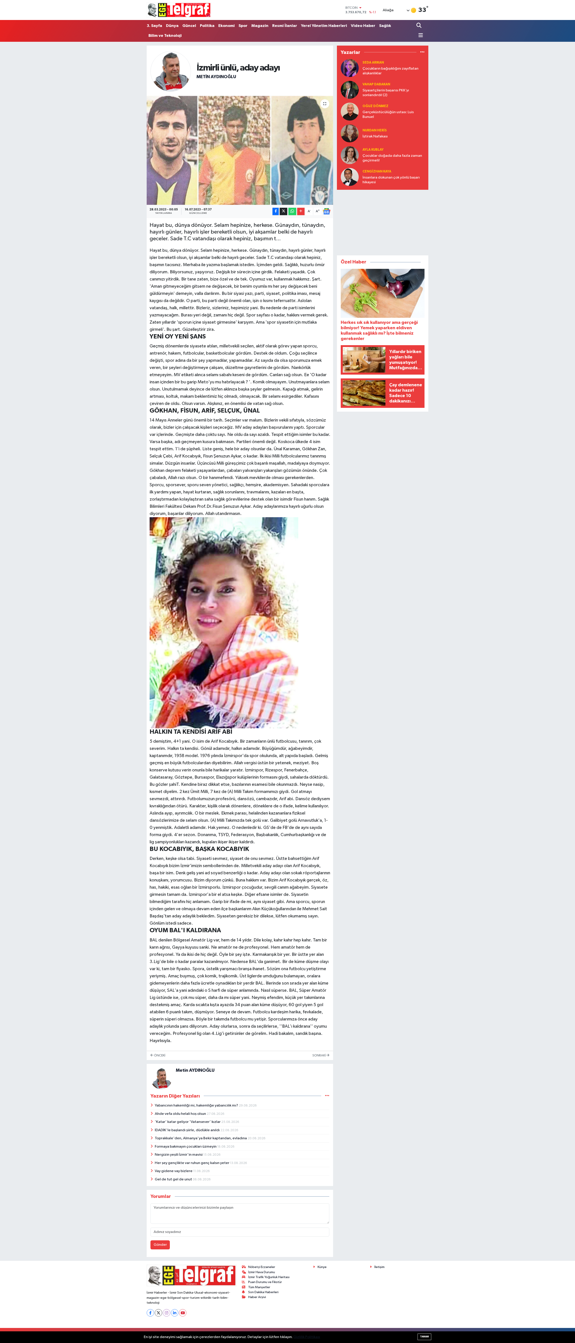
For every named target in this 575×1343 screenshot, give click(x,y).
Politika (207, 26)
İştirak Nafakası (375, 136)
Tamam (424, 1336)
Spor (243, 26)
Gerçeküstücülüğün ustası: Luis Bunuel (388, 114)
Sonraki (319, 1055)
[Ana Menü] (419, 36)
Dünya (172, 26)
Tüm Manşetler (259, 1287)
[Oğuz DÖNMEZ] (350, 111)
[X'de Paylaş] (283, 211)
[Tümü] (422, 52)
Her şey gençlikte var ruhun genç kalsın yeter (192, 1163)
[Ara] (419, 26)
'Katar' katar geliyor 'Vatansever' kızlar (188, 1122)
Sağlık (385, 26)
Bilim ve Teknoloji (165, 36)
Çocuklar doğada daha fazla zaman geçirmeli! (392, 158)
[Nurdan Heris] (350, 133)
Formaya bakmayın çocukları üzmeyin (186, 1147)
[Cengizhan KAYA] (350, 177)
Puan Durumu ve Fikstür (265, 1282)
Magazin (259, 26)
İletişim (379, 1267)
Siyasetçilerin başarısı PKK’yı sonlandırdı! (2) (386, 92)
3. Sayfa (154, 26)
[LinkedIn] (174, 1312)
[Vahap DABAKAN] (350, 90)
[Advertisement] (382, 222)
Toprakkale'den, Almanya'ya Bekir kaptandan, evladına (201, 1138)
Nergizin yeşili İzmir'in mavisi (179, 1155)
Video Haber (363, 26)
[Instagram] (166, 1312)
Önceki (159, 1055)
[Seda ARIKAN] (350, 68)
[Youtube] (182, 1312)
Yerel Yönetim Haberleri (324, 26)
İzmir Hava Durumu (261, 1272)
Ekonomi (226, 26)
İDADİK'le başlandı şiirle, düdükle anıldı (187, 1130)
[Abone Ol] (326, 211)
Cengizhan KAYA (377, 171)
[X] (158, 1312)
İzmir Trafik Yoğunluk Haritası (269, 1277)
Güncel (189, 26)
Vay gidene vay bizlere (174, 1171)
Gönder (160, 1245)
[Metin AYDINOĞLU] (170, 71)
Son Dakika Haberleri (263, 1292)
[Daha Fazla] (301, 211)
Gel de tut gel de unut (174, 1179)
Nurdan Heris (375, 130)
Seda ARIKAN (373, 62)
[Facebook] (150, 1312)
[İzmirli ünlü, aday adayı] (240, 150)
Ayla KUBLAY (373, 149)
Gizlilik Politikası (306, 1337)
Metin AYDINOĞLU (216, 77)
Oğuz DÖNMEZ (375, 106)
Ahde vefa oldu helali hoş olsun (181, 1114)
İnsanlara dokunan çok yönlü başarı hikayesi (391, 180)
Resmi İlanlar (284, 26)
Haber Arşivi (257, 1297)
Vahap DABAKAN (376, 84)
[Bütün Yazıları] (327, 1096)
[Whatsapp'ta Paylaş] (292, 211)
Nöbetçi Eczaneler (261, 1267)
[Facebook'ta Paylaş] (275, 211)
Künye (322, 1267)
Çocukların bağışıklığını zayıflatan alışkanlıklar (390, 71)
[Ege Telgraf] (179, 10)
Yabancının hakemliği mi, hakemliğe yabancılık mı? (197, 1105)
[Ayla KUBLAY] (350, 155)
